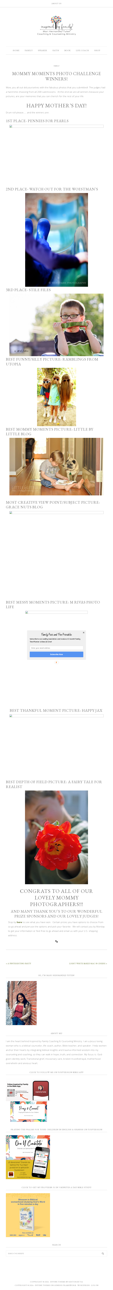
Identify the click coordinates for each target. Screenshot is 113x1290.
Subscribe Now (56, 654)
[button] (56, 634)
